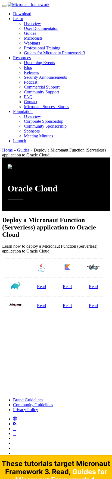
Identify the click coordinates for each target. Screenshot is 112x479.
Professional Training (42, 48)
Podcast (30, 82)
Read (41, 286)
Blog (28, 67)
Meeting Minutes (38, 136)
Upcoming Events (39, 62)
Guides (30, 33)
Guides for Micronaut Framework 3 (54, 53)
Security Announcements (45, 77)
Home (7, 150)
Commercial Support (42, 87)
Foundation (23, 111)
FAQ (28, 96)
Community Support (41, 92)
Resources (22, 57)
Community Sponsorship (45, 126)
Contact (30, 101)
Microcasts (33, 38)
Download (22, 13)
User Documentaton (41, 28)
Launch (19, 140)
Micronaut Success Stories (46, 106)
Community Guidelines (33, 404)
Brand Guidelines (28, 400)
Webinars (32, 43)
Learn (18, 18)
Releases (31, 72)
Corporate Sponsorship (43, 121)
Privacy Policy (25, 409)
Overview (32, 23)
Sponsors (32, 131)
